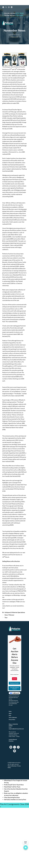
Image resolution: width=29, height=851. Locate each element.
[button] (19, 23)
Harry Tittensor (9, 615)
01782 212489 (19, 15)
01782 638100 (19, 13)
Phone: (10, 724)
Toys (6, 617)
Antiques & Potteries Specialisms (15, 612)
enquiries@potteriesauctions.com (16, 728)
